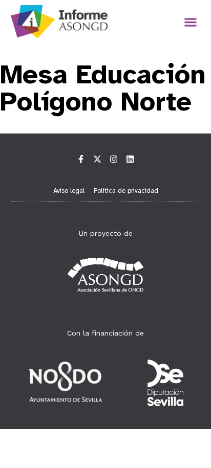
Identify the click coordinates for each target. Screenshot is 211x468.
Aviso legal (69, 191)
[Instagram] (114, 159)
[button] (190, 22)
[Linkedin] (130, 159)
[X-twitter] (97, 159)
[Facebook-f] (81, 159)
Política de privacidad (126, 191)
